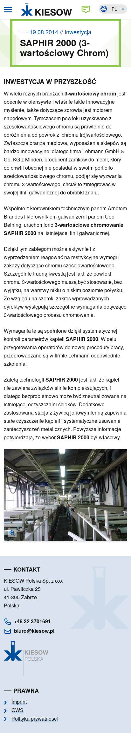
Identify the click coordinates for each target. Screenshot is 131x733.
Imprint (19, 701)
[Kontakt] (87, 9)
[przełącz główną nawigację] (8, 9)
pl (114, 9)
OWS (17, 710)
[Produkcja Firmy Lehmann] (65, 495)
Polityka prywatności (34, 718)
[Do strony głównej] (48, 9)
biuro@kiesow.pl (34, 630)
